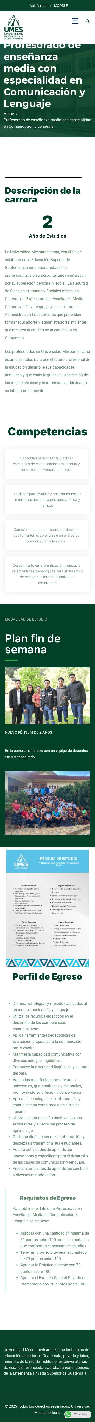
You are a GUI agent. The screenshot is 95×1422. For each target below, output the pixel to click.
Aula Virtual (38, 6)
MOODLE (61, 6)
